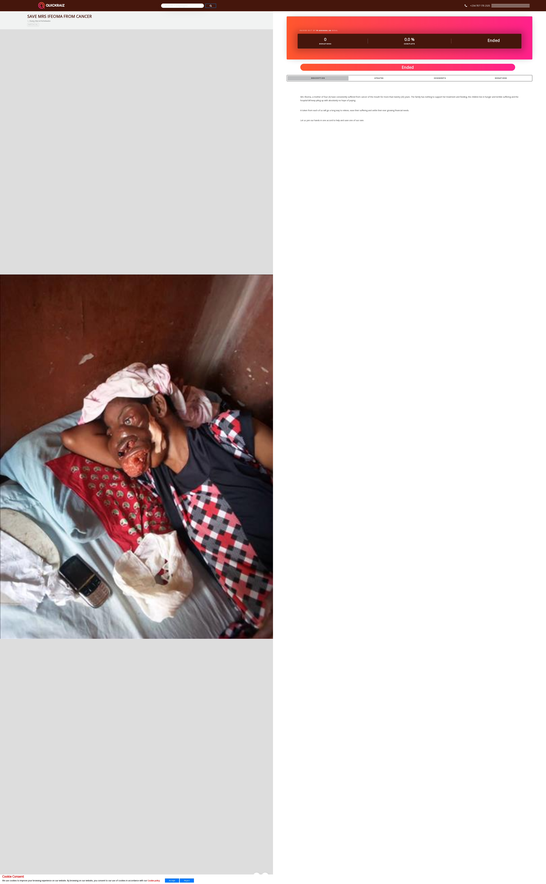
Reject (187, 880)
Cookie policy (154, 880)
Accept (172, 880)
